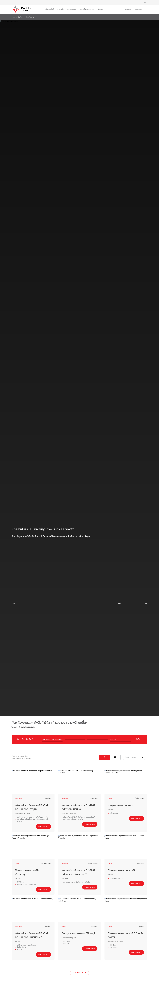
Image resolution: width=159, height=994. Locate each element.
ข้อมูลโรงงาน (30, 17)
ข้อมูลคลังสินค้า (17, 17)
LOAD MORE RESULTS (79, 973)
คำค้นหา (113, 739)
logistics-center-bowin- (52, 739)
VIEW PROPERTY (43, 826)
